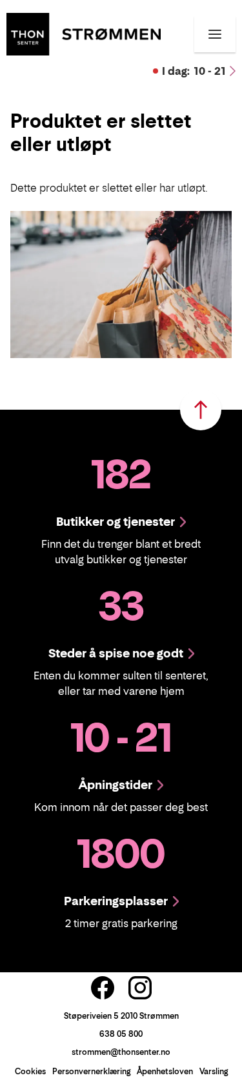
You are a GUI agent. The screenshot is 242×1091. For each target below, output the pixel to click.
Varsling (213, 1071)
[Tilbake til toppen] (200, 409)
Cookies (30, 1071)
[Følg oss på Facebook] (102, 987)
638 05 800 (121, 1034)
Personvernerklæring (91, 1071)
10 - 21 (194, 71)
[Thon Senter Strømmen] (83, 32)
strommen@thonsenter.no (121, 1052)
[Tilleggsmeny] (215, 34)
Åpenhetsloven (165, 1071)
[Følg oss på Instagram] (140, 987)
